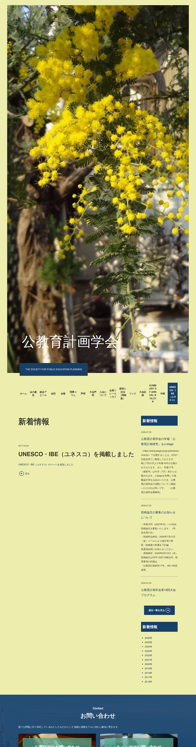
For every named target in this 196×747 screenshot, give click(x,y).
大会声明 (93, 393)
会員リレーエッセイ (112, 393)
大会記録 (142, 393)
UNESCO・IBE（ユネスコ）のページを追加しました (45, 464)
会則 (53, 393)
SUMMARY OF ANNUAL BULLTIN (152, 393)
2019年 (148, 668)
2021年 (148, 659)
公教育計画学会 (70, 340)
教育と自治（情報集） (122, 393)
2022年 (148, 655)
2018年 (148, 672)
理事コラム (73, 393)
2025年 (148, 642)
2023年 (148, 651)
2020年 (148, 664)
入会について (103, 393)
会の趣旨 (33, 393)
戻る (27, 473)
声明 (83, 393)
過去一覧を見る (157, 610)
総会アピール (43, 393)
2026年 (148, 638)
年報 (162, 393)
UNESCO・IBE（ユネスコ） (172, 393)
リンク (132, 393)
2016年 (148, 681)
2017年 (148, 677)
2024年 (148, 646)
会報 (63, 393)
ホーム (23, 393)
